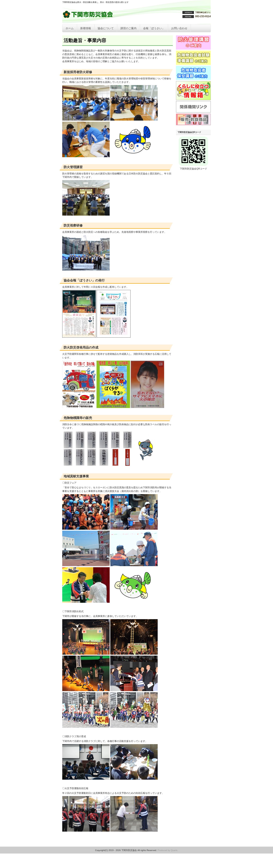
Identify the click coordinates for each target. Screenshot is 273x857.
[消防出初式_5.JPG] (86, 727)
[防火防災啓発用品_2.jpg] (113, 407)
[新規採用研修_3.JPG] (86, 156)
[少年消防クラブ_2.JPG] (134, 778)
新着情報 (85, 28)
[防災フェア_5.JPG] (134, 565)
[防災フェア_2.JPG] (86, 528)
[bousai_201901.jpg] (79, 336)
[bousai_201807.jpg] (113, 336)
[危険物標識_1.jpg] (86, 465)
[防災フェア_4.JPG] (86, 565)
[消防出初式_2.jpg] (134, 653)
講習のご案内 (128, 28)
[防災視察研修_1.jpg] (86, 269)
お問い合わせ (179, 28)
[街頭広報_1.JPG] (134, 830)
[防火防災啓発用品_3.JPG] (147, 407)
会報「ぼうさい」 (154, 28)
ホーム (70, 28)
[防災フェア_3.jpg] (86, 602)
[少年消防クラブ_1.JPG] (86, 778)
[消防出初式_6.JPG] (134, 727)
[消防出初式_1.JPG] (86, 653)
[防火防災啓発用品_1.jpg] (79, 407)
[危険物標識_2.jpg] (133, 465)
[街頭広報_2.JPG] (86, 830)
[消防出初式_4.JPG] (134, 690)
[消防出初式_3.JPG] (86, 690)
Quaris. (174, 850)
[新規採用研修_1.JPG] (86, 119)
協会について (106, 28)
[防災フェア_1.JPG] (134, 528)
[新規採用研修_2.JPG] (134, 119)
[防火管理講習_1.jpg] (86, 214)
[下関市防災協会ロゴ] (88, 17)
